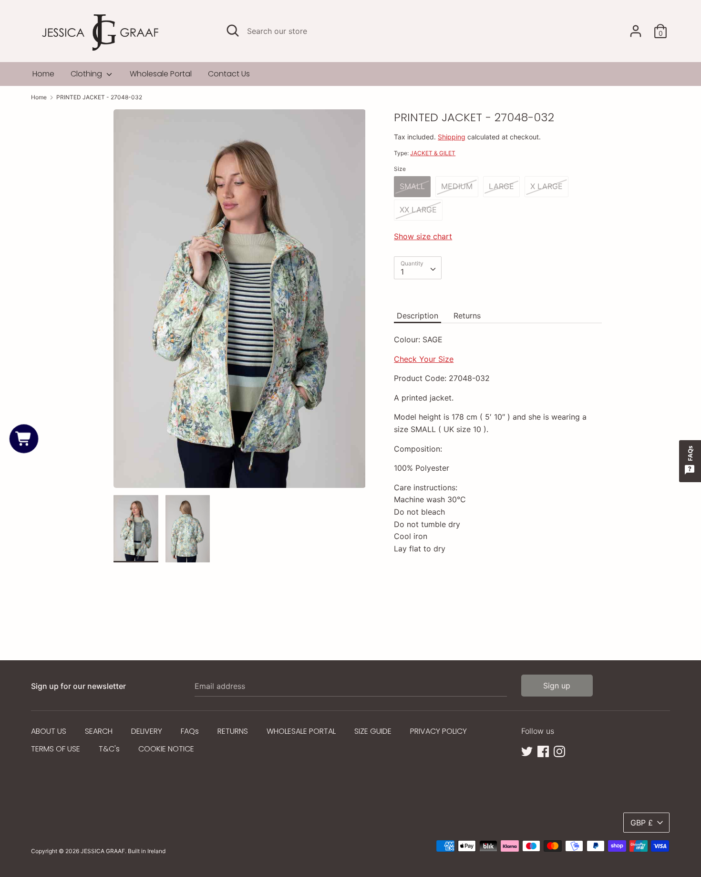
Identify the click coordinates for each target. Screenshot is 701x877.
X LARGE (546, 186)
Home (43, 73)
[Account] (635, 27)
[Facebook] (543, 750)
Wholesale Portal (161, 73)
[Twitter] (527, 750)
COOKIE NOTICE (166, 748)
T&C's (109, 748)
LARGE (501, 186)
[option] (239, 302)
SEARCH (99, 731)
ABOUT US (48, 731)
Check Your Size (424, 359)
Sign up (556, 685)
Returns (467, 315)
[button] (24, 438)
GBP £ (641, 822)
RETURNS (232, 731)
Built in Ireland (146, 851)
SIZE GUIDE (373, 731)
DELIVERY (146, 731)
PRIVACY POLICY (438, 731)
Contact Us (229, 73)
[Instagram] (559, 750)
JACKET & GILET (432, 153)
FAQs (190, 731)
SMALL (412, 186)
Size (400, 168)
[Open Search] (232, 30)
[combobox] (418, 267)
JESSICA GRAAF (103, 851)
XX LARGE (418, 209)
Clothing (87, 73)
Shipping (451, 137)
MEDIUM (457, 186)
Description (417, 315)
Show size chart (423, 236)
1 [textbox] (402, 271)
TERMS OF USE (55, 748)
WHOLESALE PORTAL (301, 731)
